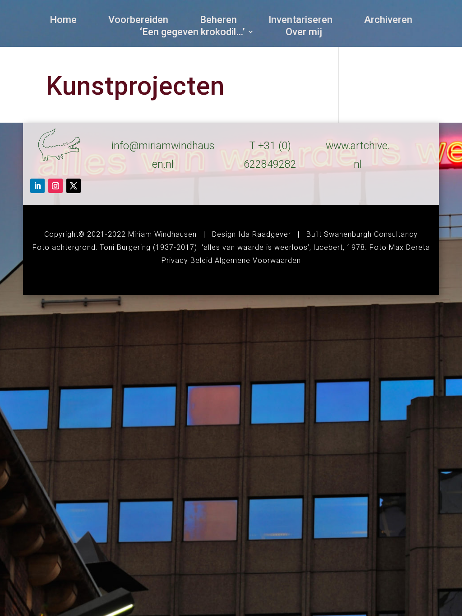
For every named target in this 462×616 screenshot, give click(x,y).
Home (63, 21)
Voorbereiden (138, 21)
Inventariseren (300, 21)
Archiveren (388, 21)
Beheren (218, 21)
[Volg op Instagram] (55, 186)
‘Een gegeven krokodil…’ (192, 33)
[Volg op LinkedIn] (37, 186)
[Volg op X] (73, 186)
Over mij (304, 33)
